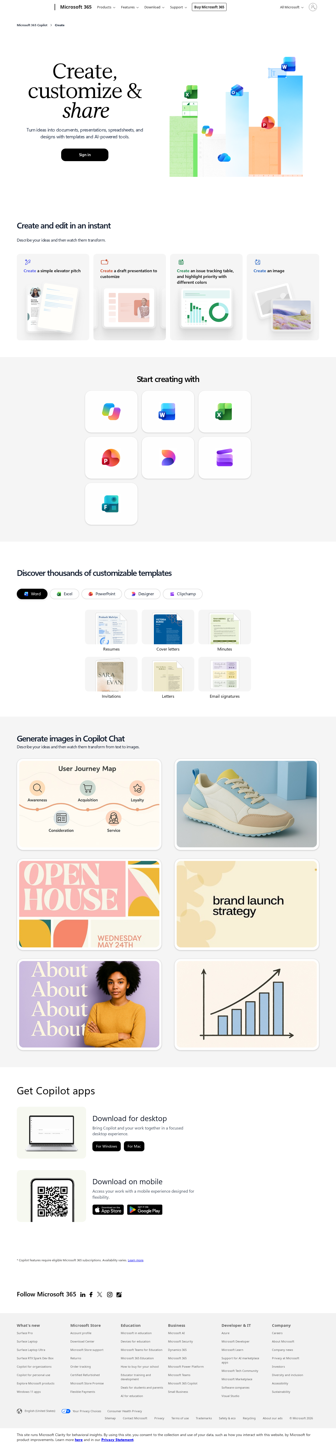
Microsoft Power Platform (186, 1366)
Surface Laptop (27, 1341)
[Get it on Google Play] (144, 1209)
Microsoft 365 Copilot (182, 1383)
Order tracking (80, 1366)
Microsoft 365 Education (137, 1358)
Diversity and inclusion (287, 1375)
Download (152, 7)
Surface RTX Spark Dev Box (35, 1358)
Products (104, 7)
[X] (100, 1294)
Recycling (249, 1418)
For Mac (134, 1146)
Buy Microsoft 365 (209, 7)
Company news (282, 1350)
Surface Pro (25, 1333)
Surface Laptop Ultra (31, 1350)
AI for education (132, 1396)
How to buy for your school (140, 1366)
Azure (225, 1333)
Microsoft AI (176, 1333)
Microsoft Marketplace (237, 1379)
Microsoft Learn (232, 1350)
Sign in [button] (85, 154)
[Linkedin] (82, 1294)
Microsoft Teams (179, 1375)
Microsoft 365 (177, 1358)
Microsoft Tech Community (240, 1371)
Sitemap (110, 1418)
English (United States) (40, 1411)
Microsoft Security (180, 1341)
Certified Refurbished (85, 1375)
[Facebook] (91, 1294)
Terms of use (180, 1418)
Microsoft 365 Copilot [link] (32, 25)
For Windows (106, 1146)
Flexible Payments (82, 1392)
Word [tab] (36, 593)
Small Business (178, 1392)
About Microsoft (283, 1341)
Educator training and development (136, 1377)
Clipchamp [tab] (186, 593)
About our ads (272, 1418)
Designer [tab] (146, 593)
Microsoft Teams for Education (141, 1350)
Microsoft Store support (86, 1350)
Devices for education (135, 1341)
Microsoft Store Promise (87, 1383)
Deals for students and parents (142, 1387)
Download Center (82, 1341)
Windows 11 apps (29, 1392)
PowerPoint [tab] (105, 593)
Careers (277, 1333)
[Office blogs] (119, 1294)
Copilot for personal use (33, 1375)
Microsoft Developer (236, 1341)
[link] (53, 297)
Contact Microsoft (135, 1418)
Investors (278, 1366)
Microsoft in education (136, 1333)
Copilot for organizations (34, 1366)
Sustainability (281, 1392)
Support (176, 7)
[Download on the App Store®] (108, 1209)
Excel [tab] (68, 593)
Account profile (80, 1333)
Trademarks (204, 1418)
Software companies (235, 1387)
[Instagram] (109, 1294)
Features (128, 7)
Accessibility (280, 1383)
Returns (75, 1358)
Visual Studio (230, 1396)
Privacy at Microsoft (285, 1358)
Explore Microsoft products (35, 1383)
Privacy (159, 1418)
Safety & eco (227, 1418)
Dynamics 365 (177, 1350)
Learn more (135, 1260)
